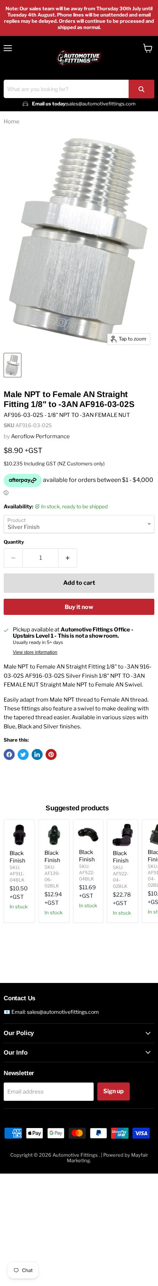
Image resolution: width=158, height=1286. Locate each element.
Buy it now (79, 607)
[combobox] (79, 89)
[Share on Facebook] (9, 754)
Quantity (14, 542)
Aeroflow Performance (40, 436)
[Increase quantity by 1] (67, 558)
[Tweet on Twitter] (23, 754)
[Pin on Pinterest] (51, 754)
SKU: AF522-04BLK (87, 873)
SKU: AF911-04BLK (17, 874)
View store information (35, 652)
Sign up (113, 1091)
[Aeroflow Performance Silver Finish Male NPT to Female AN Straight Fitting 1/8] (12, 365)
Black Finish (17, 857)
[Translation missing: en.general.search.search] (141, 89)
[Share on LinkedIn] (37, 754)
